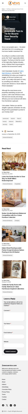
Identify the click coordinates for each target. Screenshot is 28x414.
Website (6, 341)
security (5, 124)
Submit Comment (11, 351)
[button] (3, 3)
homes (4, 121)
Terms (3, 394)
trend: (11, 124)
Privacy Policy (6, 392)
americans (5, 118)
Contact (4, 399)
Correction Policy (6, 389)
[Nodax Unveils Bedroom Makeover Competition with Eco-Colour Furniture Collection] (14, 198)
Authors (4, 384)
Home (3, 9)
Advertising (5, 387)
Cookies (4, 397)
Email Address (8, 332)
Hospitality (17, 184)
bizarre (13, 118)
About (3, 382)
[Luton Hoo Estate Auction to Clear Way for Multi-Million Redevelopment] (14, 161)
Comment (7, 310)
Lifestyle (17, 220)
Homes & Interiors (7, 137)
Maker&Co (18, 121)
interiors (11, 121)
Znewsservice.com (9, 365)
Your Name (7, 323)
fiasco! (19, 118)
